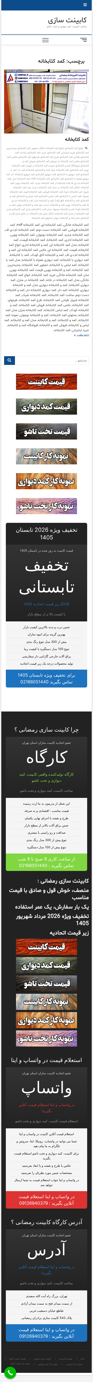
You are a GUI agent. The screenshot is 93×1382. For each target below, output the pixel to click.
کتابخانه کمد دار (26, 170)
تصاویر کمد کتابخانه (28, 148)
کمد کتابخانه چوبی (24, 183)
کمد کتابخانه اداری (21, 179)
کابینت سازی (67, 20)
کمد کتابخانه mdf (40, 179)
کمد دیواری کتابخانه (46, 174)
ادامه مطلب (79, 335)
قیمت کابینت (65, 1359)
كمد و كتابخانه (42, 170)
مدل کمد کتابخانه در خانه (34, 214)
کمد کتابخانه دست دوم (39, 187)
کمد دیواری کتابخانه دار (23, 174)
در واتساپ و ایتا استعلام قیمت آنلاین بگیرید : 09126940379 (47, 1200)
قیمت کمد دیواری (42, 1359)
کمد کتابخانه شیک (73, 192)
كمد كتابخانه (76, 170)
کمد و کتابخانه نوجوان (63, 209)
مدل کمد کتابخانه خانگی (60, 214)
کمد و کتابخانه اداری (44, 200)
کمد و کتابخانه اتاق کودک (67, 200)
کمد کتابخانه (77, 139)
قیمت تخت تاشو (17, 1359)
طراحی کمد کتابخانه (70, 157)
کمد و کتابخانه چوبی (76, 205)
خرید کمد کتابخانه (37, 152)
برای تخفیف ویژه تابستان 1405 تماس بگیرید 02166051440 (46, 678)
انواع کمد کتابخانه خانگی (51, 148)
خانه (82, 1359)
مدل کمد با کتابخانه (41, 209)
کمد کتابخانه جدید (44, 183)
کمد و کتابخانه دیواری (27, 205)
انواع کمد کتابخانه (74, 148)
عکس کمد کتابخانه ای (69, 161)
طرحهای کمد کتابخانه (29, 157)
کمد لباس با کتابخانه (71, 196)
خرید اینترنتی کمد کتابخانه (61, 152)
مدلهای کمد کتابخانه (42, 218)
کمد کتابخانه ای (62, 183)
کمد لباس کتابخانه (49, 196)
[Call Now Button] (10, 1373)
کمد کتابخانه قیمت (33, 192)
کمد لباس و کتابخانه (27, 196)
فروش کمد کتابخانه (47, 161)
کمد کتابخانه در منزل (63, 187)
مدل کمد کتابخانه (21, 209)
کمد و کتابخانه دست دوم (52, 205)
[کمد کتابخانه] (46, 101)
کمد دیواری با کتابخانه (68, 174)
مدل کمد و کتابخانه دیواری (66, 218)
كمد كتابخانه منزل (60, 170)
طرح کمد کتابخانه (49, 157)
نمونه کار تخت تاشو (20, 1363)
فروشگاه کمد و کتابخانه (68, 166)
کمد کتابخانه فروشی (53, 192)
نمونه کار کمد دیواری (48, 1364)
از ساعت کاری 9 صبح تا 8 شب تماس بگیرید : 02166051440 (46, 862)
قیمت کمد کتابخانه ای (44, 166)
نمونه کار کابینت (74, 1364)
